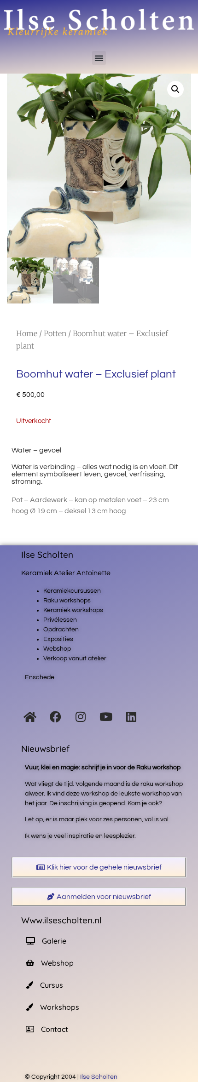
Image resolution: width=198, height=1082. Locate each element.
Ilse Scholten (99, 1077)
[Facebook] (55, 716)
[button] (99, 58)
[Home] (29, 716)
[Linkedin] (131, 716)
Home (26, 333)
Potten (55, 333)
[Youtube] (105, 716)
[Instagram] (80, 716)
